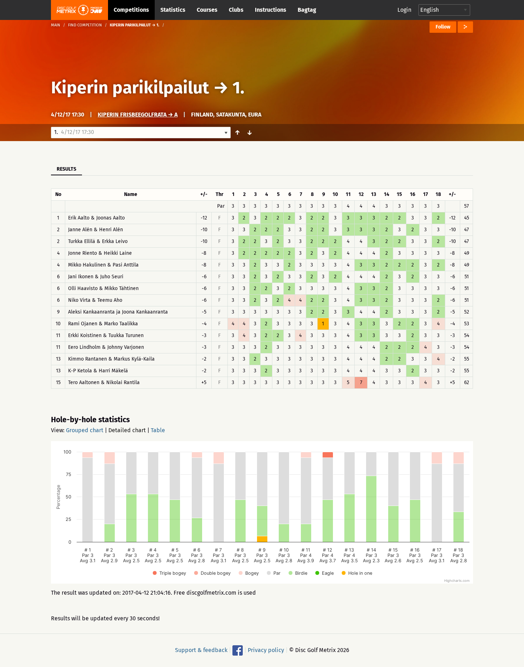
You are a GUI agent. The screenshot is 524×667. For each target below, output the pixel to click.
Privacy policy (266, 650)
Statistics (172, 9)
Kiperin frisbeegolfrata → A (138, 114)
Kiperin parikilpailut (130, 87)
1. (238, 87)
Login (404, 9)
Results (66, 169)
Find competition (85, 25)
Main (55, 25)
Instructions (270, 9)
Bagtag (307, 9)
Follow (443, 27)
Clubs (236, 9)
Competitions (131, 9)
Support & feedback (201, 650)
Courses (207, 9)
